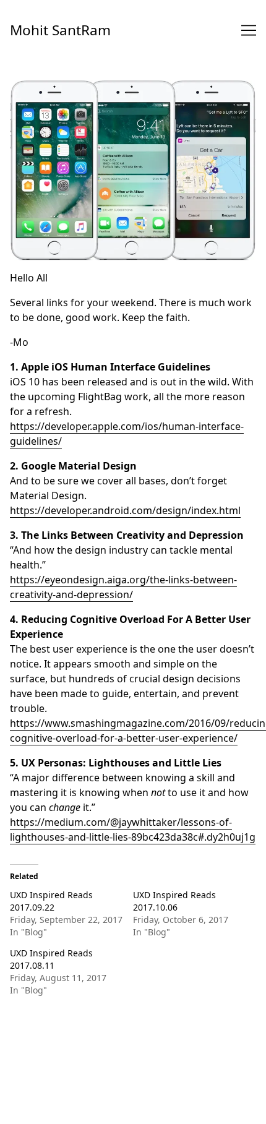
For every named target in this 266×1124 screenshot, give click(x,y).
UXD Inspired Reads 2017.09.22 (51, 901)
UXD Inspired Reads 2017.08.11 (51, 959)
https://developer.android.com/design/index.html (125, 510)
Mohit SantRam (60, 30)
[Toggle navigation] (248, 30)
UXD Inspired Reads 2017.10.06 (174, 901)
